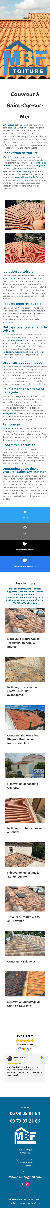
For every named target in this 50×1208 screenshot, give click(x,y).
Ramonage (11, 424)
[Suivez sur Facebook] (23, 1184)
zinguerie (40, 165)
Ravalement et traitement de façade (23, 390)
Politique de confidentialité (28, 1203)
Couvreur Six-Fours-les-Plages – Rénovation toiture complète (23, 739)
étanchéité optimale (25, 177)
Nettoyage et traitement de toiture (25, 329)
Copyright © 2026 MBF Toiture (20, 1200)
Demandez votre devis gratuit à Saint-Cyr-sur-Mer (24, 470)
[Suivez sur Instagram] (27, 1184)
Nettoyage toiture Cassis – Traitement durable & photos (25, 642)
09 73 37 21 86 (25, 1121)
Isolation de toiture (18, 272)
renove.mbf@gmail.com (25, 1177)
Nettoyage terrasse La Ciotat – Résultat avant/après (22, 691)
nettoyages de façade (13, 413)
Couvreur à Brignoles (21, 961)
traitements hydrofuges (14, 352)
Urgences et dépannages (22, 363)
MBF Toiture (8, 125)
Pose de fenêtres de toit (22, 304)
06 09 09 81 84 (25, 1113)
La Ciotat (18, 127)
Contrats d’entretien (19, 445)
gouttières (18, 168)
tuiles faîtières (23, 171)
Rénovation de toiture (20, 153)
